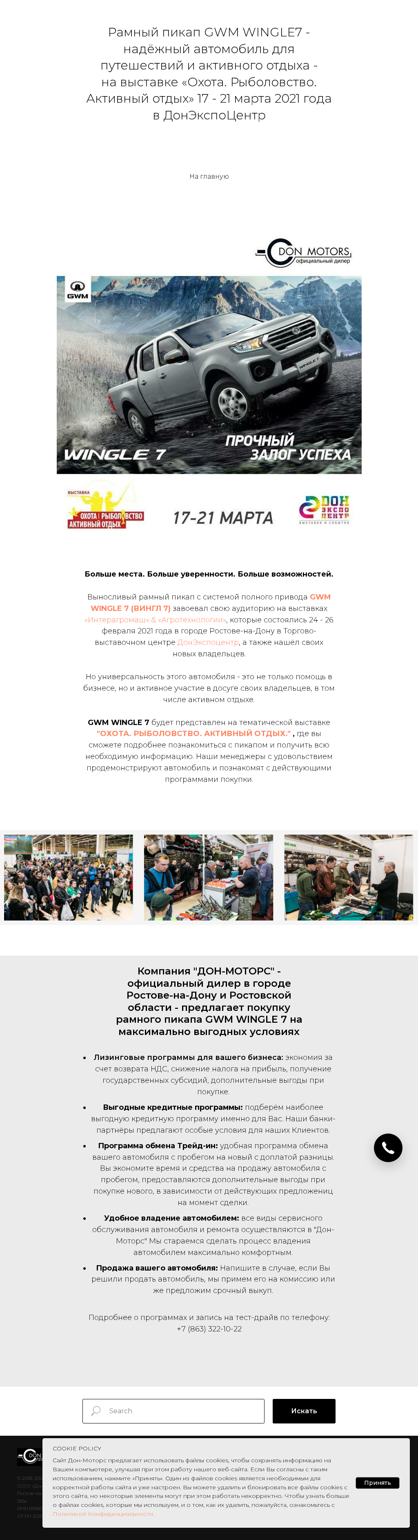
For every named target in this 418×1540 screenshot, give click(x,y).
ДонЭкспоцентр (208, 642)
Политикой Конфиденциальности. (103, 1514)
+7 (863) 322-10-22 (209, 1328)
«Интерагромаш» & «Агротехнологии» (155, 619)
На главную (209, 176)
